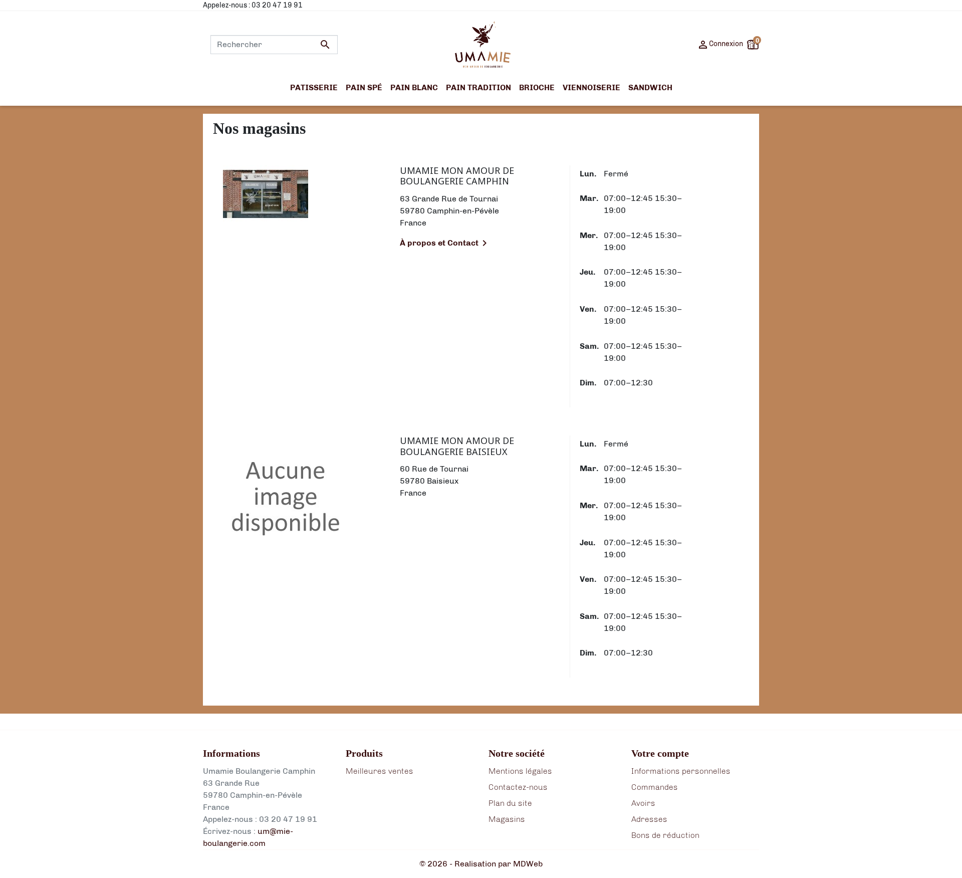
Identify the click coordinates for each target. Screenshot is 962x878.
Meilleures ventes (379, 771)
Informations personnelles (681, 771)
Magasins (507, 819)
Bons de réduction (665, 835)
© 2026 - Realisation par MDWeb (481, 863)
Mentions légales (520, 771)
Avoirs (643, 803)
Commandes (654, 787)
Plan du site (510, 803)
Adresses (649, 819)
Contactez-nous (518, 787)
